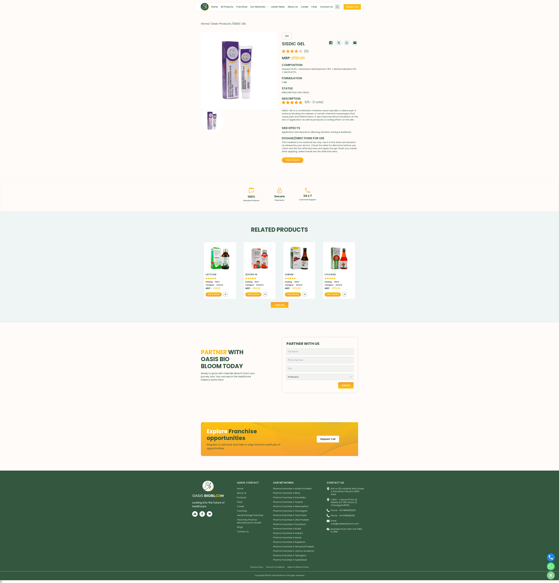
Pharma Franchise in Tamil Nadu (290, 515)
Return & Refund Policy (298, 567)
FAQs (314, 7)
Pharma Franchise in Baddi (287, 528)
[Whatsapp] (551, 566)
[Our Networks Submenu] (266, 7)
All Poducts (227, 7)
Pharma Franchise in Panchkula (289, 524)
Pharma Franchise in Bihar (286, 493)
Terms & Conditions (275, 567)
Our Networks (257, 7)
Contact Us (326, 7)
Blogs (240, 527)
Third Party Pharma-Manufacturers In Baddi (249, 521)
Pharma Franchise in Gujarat (288, 502)
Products (241, 497)
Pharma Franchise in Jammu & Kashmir (293, 551)
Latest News (278, 7)
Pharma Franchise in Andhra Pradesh (292, 488)
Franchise (241, 7)
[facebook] (202, 514)
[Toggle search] (337, 6)
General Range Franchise (250, 515)
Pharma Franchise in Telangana (289, 555)
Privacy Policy (256, 567)
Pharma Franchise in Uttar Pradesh (291, 519)
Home (214, 7)
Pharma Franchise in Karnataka (289, 497)
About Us (293, 7)
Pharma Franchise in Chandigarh (290, 510)
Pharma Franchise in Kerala (287, 537)
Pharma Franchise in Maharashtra (290, 506)
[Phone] (551, 557)
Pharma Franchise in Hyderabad (290, 559)
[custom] (195, 514)
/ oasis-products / (221, 23)
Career (304, 7)
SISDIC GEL (239, 23)
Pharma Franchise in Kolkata (288, 533)
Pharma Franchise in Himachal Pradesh (293, 546)
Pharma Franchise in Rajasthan (289, 542)
